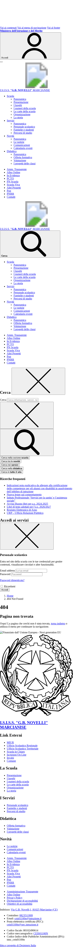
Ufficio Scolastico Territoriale (22, 748)
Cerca (3, 399)
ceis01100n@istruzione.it (27, 918)
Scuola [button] (10, 96)
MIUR (10, 742)
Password (5, 574)
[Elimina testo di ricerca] (27, 415)
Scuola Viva (13, 184)
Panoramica (20, 99)
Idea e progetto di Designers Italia (18, 945)
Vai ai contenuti (8, 27)
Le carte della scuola (24, 111)
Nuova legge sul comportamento (24, 494)
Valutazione (20, 160)
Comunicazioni (22, 145)
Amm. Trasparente (17, 169)
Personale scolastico (24, 126)
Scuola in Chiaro (16, 751)
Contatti (11, 196)
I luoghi (18, 105)
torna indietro (58, 623)
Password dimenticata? (12, 580)
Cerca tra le (10, 461)
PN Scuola (12, 181)
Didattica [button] (11, 151)
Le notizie (19, 142)
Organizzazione (22, 114)
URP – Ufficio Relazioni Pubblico (25, 512)
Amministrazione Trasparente (22, 891)
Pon (9, 190)
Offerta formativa (23, 157)
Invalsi (10, 757)
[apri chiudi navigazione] (1, 61)
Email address (7, 570)
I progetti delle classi (24, 163)
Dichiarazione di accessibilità (22, 900)
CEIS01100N (40, 933)
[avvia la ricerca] (27, 442)
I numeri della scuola (25, 108)
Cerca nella (11, 468)
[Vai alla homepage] (36, 87)
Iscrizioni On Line (16, 754)
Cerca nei (9, 465)
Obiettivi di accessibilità (19, 903)
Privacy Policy (14, 897)
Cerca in (11, 472)
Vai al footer (53, 27)
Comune (11, 760)
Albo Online (13, 172)
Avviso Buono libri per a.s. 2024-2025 (27, 503)
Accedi (4, 590)
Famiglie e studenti (24, 129)
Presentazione (21, 102)
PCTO (10, 178)
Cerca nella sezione (14, 457)
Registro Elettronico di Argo (22, 509)
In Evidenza (13, 175)
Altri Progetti (14, 187)
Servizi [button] (10, 120)
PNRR (10, 193)
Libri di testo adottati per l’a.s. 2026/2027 (29, 506)
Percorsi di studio (23, 132)
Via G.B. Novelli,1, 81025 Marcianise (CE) (34, 909)
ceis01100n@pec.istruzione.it (22, 924)
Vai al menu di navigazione (31, 27)
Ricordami (9, 586)
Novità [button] (10, 135)
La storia (18, 117)
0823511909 (26, 915)
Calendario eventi (23, 148)
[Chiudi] (38, 381)
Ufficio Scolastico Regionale (22, 745)
